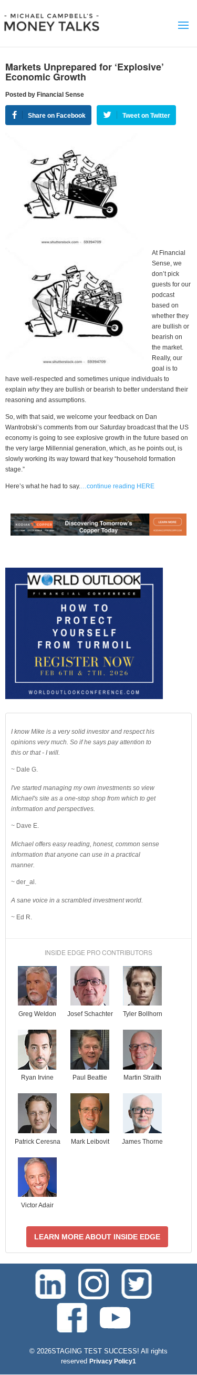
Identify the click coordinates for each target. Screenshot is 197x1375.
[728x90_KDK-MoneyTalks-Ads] (98, 533)
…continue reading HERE (117, 486)
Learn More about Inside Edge (97, 1237)
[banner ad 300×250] (84, 697)
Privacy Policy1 (112, 1361)
